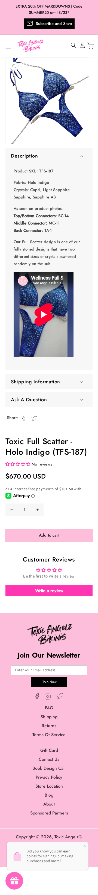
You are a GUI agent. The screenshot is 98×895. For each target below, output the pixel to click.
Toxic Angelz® (68, 837)
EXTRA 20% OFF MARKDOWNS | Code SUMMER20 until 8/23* (49, 9)
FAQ (49, 708)
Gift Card (49, 750)
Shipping (49, 717)
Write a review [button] (49, 591)
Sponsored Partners (49, 813)
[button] (49, 155)
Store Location (49, 786)
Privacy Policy (49, 777)
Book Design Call (49, 768)
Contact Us (49, 759)
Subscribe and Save (54, 24)
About (49, 804)
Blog (49, 795)
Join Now (49, 682)
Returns (49, 726)
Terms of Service (49, 735)
